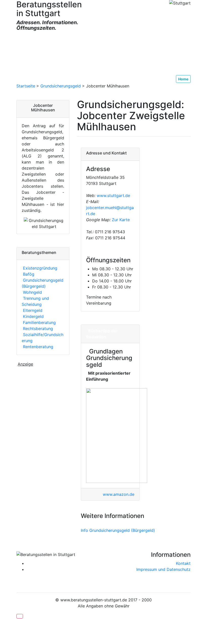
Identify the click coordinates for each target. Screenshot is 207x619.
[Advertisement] (103, 53)
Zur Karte (120, 219)
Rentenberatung (37, 346)
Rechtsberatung (37, 328)
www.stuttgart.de (113, 195)
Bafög (28, 274)
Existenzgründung (39, 268)
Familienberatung (39, 322)
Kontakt (183, 563)
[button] (19, 616)
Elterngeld (32, 310)
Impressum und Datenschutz (163, 569)
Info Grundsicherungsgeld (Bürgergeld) (118, 530)
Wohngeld (32, 292)
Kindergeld (33, 316)
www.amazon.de (118, 494)
